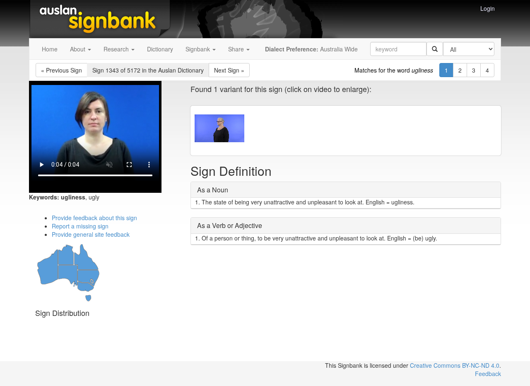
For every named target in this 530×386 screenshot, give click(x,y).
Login (487, 8)
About (78, 49)
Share (237, 49)
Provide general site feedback (91, 234)
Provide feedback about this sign (94, 218)
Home (50, 49)
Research (117, 49)
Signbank (199, 49)
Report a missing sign (80, 226)
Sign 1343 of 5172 (148, 70)
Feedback (488, 373)
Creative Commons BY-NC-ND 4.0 (454, 365)
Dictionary (160, 49)
